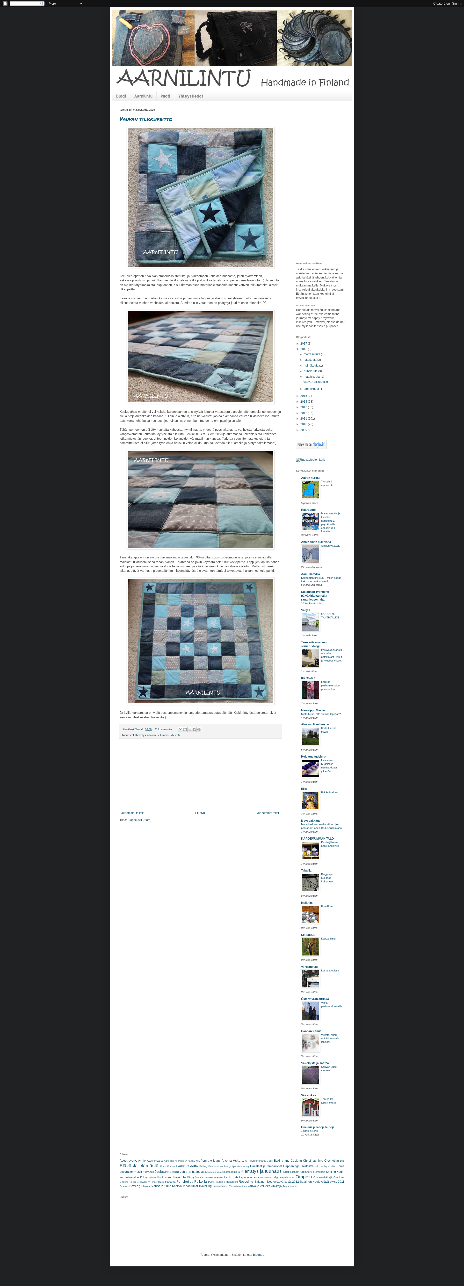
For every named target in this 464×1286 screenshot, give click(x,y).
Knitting (331, 1171)
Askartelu (240, 1160)
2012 (304, 413)
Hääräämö (308, 509)
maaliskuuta (312, 376)
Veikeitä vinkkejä (271, 1186)
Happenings (291, 1166)
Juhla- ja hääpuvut (192, 1171)
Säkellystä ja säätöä (315, 1063)
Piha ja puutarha (165, 1181)
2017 (304, 343)
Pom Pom (327, 906)
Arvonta (227, 1160)
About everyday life (133, 1160)
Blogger (258, 1254)
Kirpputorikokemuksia (312, 1171)
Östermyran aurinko (315, 999)
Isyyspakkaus (310, 820)
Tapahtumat (190, 1186)
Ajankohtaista (155, 1160)
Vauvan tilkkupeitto (146, 119)
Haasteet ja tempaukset (266, 1166)
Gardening (243, 1166)
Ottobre (124, 1182)
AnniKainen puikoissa (316, 542)
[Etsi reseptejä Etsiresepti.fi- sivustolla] (311, 459)
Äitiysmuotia (290, 1186)
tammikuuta (312, 389)
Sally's (305, 610)
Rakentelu (232, 1181)
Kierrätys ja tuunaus (147, 735)
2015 (304, 396)
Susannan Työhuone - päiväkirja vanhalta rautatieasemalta (316, 595)
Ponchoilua (184, 1181)
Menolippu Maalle (313, 710)
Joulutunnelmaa (167, 1171)
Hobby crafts (327, 1166)
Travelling (205, 1186)
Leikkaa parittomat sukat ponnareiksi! (330, 685)
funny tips (230, 1166)
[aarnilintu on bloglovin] (311, 448)
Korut (168, 1177)
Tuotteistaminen (238, 1186)
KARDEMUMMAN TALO (317, 838)
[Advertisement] (200, 775)
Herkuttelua (309, 1166)
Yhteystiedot (190, 95)
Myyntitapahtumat (284, 1177)
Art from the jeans (208, 1160)
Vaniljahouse (310, 967)
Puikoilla (200, 1181)
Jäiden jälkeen (309, 1130)
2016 (304, 349)
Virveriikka (308, 1095)
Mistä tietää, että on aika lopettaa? (321, 714)
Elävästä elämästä (139, 1165)
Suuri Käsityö (173, 1186)
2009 (304, 430)
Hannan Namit (311, 1031)
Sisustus (157, 1186)
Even (163, 1166)
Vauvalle (176, 735)
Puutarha (220, 1182)
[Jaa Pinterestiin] (198, 729)
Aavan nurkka (310, 478)
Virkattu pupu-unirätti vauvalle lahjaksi (330, 1038)
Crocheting (331, 1160)
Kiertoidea (308, 678)
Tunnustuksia (220, 1186)
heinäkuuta (311, 365)
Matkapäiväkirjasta (246, 1177)
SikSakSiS (308, 935)
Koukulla (179, 1177)
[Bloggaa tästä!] (185, 729)
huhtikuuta (311, 371)
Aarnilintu (143, 95)
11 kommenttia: (164, 729)
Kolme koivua (148, 1177)
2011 (304, 418)
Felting (203, 1166)
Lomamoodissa (330, 970)
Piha (153, 1182)
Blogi (121, 95)
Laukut (228, 1177)
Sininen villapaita (330, 545)
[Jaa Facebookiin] (194, 729)
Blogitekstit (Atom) (139, 820)
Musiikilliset (266, 1177)
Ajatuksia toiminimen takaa (179, 1160)
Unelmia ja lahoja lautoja (317, 1127)
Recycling (246, 1181)
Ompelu (164, 735)
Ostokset (339, 1177)
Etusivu (200, 813)
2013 (304, 407)
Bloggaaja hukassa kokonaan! (327, 878)
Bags (270, 1160)
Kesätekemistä (231, 1171)
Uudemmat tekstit (132, 813)
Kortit (160, 1177)
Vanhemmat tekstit (268, 813)
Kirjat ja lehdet (291, 1171)
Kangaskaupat (213, 1172)
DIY (342, 1160)
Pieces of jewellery (139, 1182)
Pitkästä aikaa (329, 792)
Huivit (138, 1171)
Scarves (124, 1186)
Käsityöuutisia (195, 1177)
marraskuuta (312, 354)
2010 (304, 424)
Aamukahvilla (310, 574)
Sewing (134, 1186)
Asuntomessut (257, 1160)
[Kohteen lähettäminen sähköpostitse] (180, 729)
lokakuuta (310, 359)
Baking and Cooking (288, 1160)
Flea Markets (215, 1166)
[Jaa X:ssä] (189, 729)
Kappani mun (328, 938)
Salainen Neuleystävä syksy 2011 (322, 1181)
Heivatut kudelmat (313, 756)
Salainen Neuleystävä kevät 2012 (276, 1181)
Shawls (145, 1186)
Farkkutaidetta (187, 1166)
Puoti (165, 95)
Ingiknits (307, 902)
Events (171, 1166)
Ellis (304, 788)
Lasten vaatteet (214, 1177)
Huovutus (148, 1171)
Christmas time (313, 1160)
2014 (304, 401)
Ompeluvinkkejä (322, 1177)
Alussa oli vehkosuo (315, 724)
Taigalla (306, 870)
